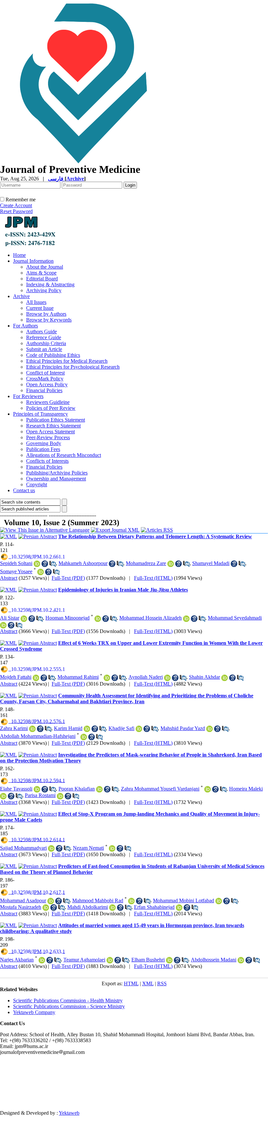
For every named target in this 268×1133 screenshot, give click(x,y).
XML (148, 983)
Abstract (8, 578)
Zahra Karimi (14, 728)
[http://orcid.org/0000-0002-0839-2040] (37, 789)
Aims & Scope (41, 272)
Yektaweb (69, 1113)
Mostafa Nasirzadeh (20, 907)
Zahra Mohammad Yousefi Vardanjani (160, 788)
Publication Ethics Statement (55, 420)
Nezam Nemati (88, 848)
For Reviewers (28, 396)
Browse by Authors (46, 314)
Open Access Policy (47, 384)
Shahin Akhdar (204, 677)
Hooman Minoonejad (67, 618)
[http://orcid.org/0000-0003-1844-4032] (51, 848)
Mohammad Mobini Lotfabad (183, 900)
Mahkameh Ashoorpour (83, 563)
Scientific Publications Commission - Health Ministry (68, 1000)
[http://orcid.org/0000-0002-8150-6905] (241, 960)
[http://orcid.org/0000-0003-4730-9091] (40, 572)
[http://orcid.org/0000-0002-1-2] (87, 728)
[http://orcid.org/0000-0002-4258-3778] (42, 960)
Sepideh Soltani (16, 563)
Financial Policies (44, 390)
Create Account (16, 205)
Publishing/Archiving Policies (57, 472)
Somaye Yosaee (16, 571)
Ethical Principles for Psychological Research (73, 367)
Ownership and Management (56, 478)
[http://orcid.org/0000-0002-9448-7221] (50, 901)
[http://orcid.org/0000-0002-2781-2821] (112, 907)
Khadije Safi (121, 728)
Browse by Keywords (49, 320)
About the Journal (44, 267)
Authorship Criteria (46, 343)
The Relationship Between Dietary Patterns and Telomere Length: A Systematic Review (155, 536)
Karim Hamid (68, 728)
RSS (162, 983)
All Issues (36, 302)
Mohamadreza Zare (146, 563)
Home (19, 255)
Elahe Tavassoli (16, 788)
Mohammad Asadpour (23, 900)
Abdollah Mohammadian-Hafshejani (37, 736)
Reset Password (16, 211)
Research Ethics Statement (53, 425)
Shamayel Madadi (210, 563)
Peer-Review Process (48, 437)
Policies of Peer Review (50, 408)
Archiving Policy (43, 290)
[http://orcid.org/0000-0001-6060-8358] (3, 625)
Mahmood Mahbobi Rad (97, 900)
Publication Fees (43, 449)
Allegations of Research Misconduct (63, 455)
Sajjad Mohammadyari (23, 848)
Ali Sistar (9, 618)
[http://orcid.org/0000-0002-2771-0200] (60, 796)
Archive (21, 296)
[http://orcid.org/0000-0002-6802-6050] (3, 796)
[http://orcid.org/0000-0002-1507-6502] (186, 618)
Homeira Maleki (246, 788)
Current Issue (40, 308)
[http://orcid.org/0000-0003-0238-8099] (99, 789)
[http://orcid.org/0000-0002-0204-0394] (179, 907)
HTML (131, 983)
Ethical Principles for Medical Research (67, 361)
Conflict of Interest (45, 372)
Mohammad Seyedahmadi (235, 618)
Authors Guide (41, 331)
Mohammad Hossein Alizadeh (150, 618)
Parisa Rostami (40, 795)
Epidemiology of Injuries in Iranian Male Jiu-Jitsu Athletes (123, 589)
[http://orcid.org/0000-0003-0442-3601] (131, 901)
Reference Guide (43, 337)
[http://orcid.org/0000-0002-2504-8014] (110, 960)
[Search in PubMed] (52, 563)
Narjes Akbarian (17, 959)
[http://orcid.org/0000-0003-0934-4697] (45, 907)
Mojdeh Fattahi (15, 677)
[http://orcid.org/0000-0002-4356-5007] (24, 618)
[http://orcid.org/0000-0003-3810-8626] (107, 678)
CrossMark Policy (44, 378)
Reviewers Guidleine (48, 402)
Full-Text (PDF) (68, 578)
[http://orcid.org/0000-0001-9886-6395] (207, 789)
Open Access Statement (50, 431)
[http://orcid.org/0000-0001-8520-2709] (169, 960)
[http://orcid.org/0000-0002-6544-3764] (32, 728)
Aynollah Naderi (145, 677)
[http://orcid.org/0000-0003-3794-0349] (112, 848)
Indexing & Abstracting (50, 284)
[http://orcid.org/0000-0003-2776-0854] (224, 678)
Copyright (36, 484)
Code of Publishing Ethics (53, 355)
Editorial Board (42, 278)
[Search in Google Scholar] (45, 563)
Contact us (24, 490)
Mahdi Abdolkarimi (87, 907)
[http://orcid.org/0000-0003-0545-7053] (36, 678)
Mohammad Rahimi (78, 677)
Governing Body (43, 443)
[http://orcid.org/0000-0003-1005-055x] (218, 901)
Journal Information (33, 261)
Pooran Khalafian (77, 788)
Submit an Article (44, 349)
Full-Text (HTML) (153, 578)
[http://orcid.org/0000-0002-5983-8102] (97, 618)
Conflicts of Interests (47, 461)
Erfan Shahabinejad (154, 907)
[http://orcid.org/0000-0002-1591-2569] (37, 563)
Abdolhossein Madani (213, 959)
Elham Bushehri (148, 959)
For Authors (25, 325)
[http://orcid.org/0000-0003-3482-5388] (170, 563)
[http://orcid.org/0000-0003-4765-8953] (167, 678)
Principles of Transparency (40, 414)
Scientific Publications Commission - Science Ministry (69, 1006)
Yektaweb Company (34, 1012)
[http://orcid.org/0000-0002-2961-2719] (83, 737)
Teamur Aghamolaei (84, 959)
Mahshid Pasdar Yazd (182, 728)
